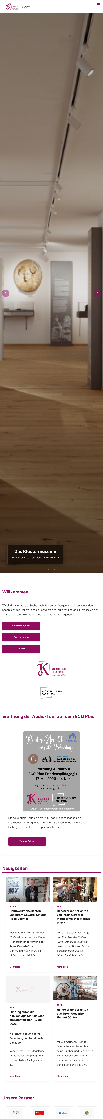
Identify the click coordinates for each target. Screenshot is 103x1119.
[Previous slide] (5, 293)
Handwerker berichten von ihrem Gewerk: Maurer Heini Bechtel (28, 915)
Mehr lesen (15, 967)
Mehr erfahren (27, 841)
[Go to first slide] (97, 293)
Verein (21, 648)
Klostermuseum (21, 625)
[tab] (48, 569)
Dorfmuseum (21, 637)
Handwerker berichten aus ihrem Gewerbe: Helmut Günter (72, 1013)
